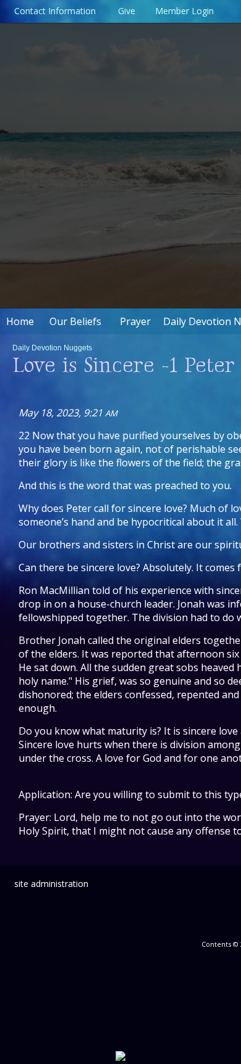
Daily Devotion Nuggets (52, 348)
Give (124, 11)
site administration (51, 883)
